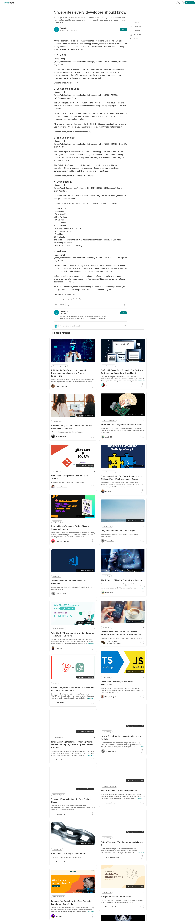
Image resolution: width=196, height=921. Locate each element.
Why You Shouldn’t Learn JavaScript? (118, 531)
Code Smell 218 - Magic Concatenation (69, 853)
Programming (107, 526)
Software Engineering (62, 299)
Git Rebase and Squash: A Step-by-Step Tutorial (69, 477)
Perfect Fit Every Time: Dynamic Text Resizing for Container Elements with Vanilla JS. (122, 371)
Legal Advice (107, 627)
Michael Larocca (110, 491)
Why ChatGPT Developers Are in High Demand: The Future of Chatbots (72, 634)
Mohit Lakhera (60, 760)
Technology (106, 576)
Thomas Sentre (110, 541)
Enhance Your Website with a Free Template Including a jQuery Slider (71, 902)
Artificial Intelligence (109, 420)
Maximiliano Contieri (63, 862)
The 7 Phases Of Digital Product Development (122, 580)
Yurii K (107, 385)
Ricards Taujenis (111, 697)
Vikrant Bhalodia (61, 386)
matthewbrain (60, 814)
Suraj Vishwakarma (62, 541)
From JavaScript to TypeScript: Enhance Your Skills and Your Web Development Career (121, 477)
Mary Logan (109, 592)
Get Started (189, 3)
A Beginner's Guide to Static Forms (117, 897)
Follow (124, 29)
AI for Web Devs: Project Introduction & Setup (121, 425)
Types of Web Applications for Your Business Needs (71, 800)
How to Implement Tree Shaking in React (119, 791)
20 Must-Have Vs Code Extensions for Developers (68, 582)
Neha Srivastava (61, 436)
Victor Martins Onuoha (112, 857)
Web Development (78, 299)
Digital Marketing (58, 737)
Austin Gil (108, 437)
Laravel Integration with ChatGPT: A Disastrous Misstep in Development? (72, 688)
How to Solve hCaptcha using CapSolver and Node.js (121, 737)
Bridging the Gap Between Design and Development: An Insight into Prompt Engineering (68, 373)
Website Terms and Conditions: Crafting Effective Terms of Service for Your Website (121, 633)
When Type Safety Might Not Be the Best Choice (117, 683)
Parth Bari (59, 648)
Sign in (180, 3)
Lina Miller (59, 916)
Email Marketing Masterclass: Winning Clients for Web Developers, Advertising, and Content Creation (72, 745)
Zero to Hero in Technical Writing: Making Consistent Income (70, 527)
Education (56, 471)
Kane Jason (60, 702)
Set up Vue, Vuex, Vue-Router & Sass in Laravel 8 (122, 843)
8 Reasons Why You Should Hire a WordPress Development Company (71, 426)
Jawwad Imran (110, 803)
